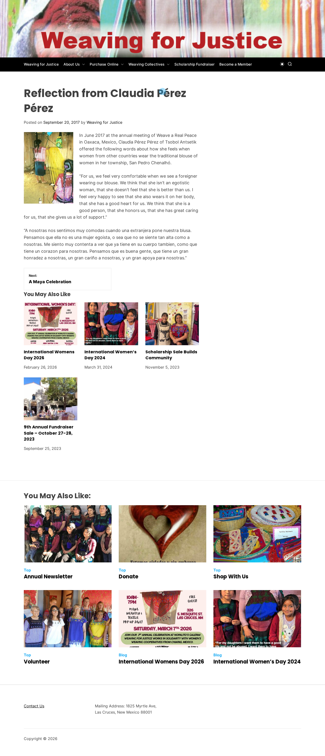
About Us (72, 64)
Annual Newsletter (48, 576)
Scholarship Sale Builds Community (171, 355)
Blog (123, 655)
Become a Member (235, 64)
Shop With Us (230, 576)
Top (27, 570)
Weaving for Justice (41, 64)
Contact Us (34, 706)
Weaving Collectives (146, 64)
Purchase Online (104, 64)
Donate (128, 576)
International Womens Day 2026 (49, 355)
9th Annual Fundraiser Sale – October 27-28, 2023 (49, 433)
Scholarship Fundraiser (194, 64)
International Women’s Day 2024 (110, 355)
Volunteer (37, 661)
